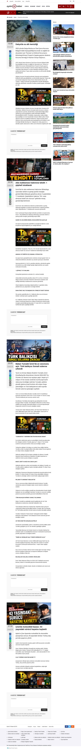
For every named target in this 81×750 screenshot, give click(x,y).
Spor (43, 6)
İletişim (38, 726)
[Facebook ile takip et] (66, 726)
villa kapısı (10, 737)
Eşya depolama (64, 739)
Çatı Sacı (63, 731)
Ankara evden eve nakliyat (40, 737)
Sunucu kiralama (38, 739)
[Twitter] (10, 54)
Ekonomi (32, 6)
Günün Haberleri (18, 1)
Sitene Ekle (28, 1)
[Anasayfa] (7, 1)
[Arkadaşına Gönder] (10, 61)
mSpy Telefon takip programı (25, 734)
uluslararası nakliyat (47, 745)
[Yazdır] (10, 63)
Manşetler (11, 1)
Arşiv (23, 1)
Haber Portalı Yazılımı (13, 748)
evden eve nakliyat (12, 741)
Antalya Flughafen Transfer (27, 741)
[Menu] (60, 6)
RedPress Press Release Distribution (34, 745)
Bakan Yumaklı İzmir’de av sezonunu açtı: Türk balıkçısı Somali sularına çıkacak (38, 12)
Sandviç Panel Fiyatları (39, 731)
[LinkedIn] (10, 56)
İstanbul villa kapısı (65, 733)
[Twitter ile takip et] (69, 726)
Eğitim (48, 6)
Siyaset (38, 6)
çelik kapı (23, 737)
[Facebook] (10, 51)
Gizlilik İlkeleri (44, 726)
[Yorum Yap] (10, 65)
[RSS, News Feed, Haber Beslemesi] (72, 726)
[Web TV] (70, 1)
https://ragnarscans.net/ (20, 745)
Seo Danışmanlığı (10, 745)
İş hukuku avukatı (25, 739)
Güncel (27, 6)
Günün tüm (70, 12)
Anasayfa (30, 726)
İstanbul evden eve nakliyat (54, 737)
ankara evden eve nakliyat (13, 733)
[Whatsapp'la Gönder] (10, 58)
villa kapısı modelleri (39, 733)
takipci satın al (51, 739)
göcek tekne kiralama (12, 731)
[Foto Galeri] (73, 1)
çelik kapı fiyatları (51, 733)
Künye (34, 726)
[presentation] (11, 12)
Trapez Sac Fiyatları (52, 731)
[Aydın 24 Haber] (14, 6)
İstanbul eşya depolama (66, 737)
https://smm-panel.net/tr (26, 731)
